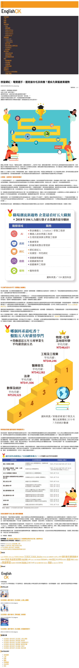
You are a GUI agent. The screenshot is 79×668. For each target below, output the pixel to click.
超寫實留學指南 (9, 56)
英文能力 (57, 316)
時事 (6, 26)
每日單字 (7, 49)
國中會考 (65, 557)
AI (5, 545)
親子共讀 (36, 562)
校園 (5, 20)
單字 (60, 556)
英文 (54, 559)
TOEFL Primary (19, 556)
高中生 (60, 563)
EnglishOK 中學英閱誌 (11, 71)
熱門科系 (8, 545)
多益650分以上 (9, 30)
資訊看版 (7, 62)
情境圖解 (38, 559)
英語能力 (24, 563)
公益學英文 (8, 47)
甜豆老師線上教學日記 (11, 45)
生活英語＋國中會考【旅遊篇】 (10, 547)
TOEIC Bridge (36, 556)
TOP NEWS (8, 543)
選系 (20, 545)
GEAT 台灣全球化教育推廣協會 (12, 7)
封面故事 (14, 543)
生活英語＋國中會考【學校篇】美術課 (13, 614)
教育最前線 (8, 60)
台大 (58, 556)
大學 (29, 559)
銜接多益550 (8, 35)
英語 (13, 545)
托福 (42, 559)
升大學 (55, 556)
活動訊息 (6, 68)
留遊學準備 (8, 55)
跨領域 (17, 545)
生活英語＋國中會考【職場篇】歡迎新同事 (15, 644)
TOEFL (6, 3)
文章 (19, 543)
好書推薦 (7, 64)
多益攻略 (6, 24)
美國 (50, 559)
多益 (7, 559)
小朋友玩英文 (9, 42)
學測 (35, 559)
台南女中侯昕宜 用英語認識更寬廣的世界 (13, 549)
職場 (5, 22)
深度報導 (6, 17)
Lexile (2, 556)
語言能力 (46, 562)
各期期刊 (6, 69)
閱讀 (50, 563)
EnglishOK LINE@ (25, 540)
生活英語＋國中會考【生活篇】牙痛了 (14, 646)
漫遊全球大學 (9, 53)
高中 (57, 562)
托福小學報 (8, 73)
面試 (55, 562)
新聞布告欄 (8, 66)
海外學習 (6, 51)
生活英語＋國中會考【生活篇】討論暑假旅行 (15, 629)
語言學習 (41, 562)
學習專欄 (6, 37)
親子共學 (7, 43)
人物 (5, 18)
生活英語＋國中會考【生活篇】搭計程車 (15, 648)
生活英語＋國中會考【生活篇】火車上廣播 (14, 600)
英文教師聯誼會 (8, 5)
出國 (47, 556)
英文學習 (59, 559)
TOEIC (5, 2)
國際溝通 (72, 557)
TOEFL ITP (8, 38)
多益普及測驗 (15, 559)
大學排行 (32, 559)
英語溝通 (18, 563)
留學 (45, 559)
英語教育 (13, 562)
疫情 (48, 559)
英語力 (73, 559)
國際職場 (7, 28)
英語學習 (6, 562)
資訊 (5, 58)
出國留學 (51, 556)
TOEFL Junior (8, 40)
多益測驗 (24, 559)
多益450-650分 (9, 31)
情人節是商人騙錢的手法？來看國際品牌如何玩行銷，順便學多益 (25, 538)
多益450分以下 (9, 33)
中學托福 (44, 556)
